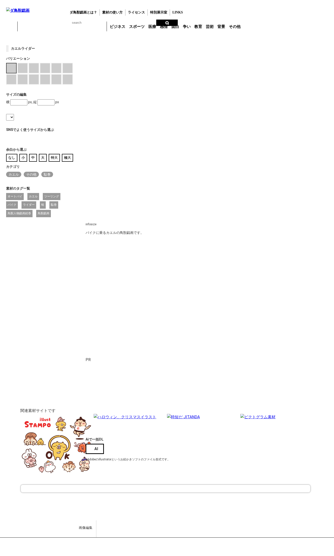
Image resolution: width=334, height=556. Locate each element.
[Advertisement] (174, 397)
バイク (12, 204)
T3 (194, 278)
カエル (24, 26)
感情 (164, 26)
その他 (235, 26)
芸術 (210, 26)
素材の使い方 (112, 12)
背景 (221, 26)
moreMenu (255, 26)
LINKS (177, 12)
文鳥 (75, 26)
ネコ (62, 26)
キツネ (49, 26)
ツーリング (51, 196)
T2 (152, 278)
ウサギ (37, 26)
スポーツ (137, 26)
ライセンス (136, 12)
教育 (198, 26)
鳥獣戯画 (43, 213)
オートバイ (15, 196)
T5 (173, 317)
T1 (110, 278)
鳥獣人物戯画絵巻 (19, 213)
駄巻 (47, 174)
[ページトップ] (165, 488)
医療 (152, 26)
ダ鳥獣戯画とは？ (83, 12)
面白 (175, 26)
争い (187, 26)
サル (87, 26)
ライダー (29, 204)
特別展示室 (158, 12)
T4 (237, 278)
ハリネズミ (100, 26)
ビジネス (117, 26)
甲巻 (11, 26)
